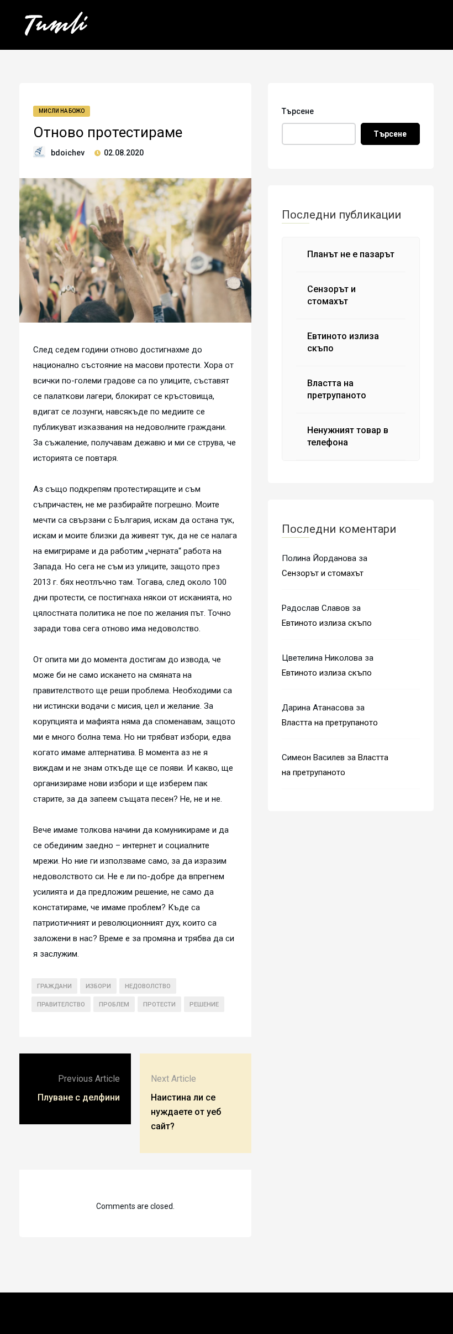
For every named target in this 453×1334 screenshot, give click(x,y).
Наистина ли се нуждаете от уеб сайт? (186, 1111)
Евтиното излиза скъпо (327, 623)
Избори (98, 986)
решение (204, 1004)
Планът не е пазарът (350, 254)
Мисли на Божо (62, 111)
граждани (54, 986)
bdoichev (68, 152)
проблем (114, 1004)
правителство (61, 1004)
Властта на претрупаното (330, 723)
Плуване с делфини (79, 1097)
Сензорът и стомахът (323, 573)
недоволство (148, 986)
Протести (159, 1004)
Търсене (298, 111)
